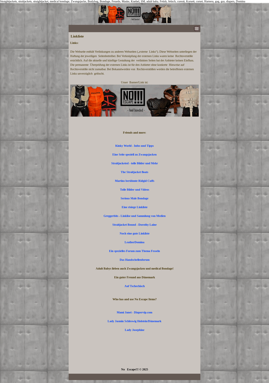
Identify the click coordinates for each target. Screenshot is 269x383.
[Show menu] (196, 28)
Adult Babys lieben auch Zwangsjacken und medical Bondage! (134, 268)
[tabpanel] (134, 206)
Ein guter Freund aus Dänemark (134, 277)
